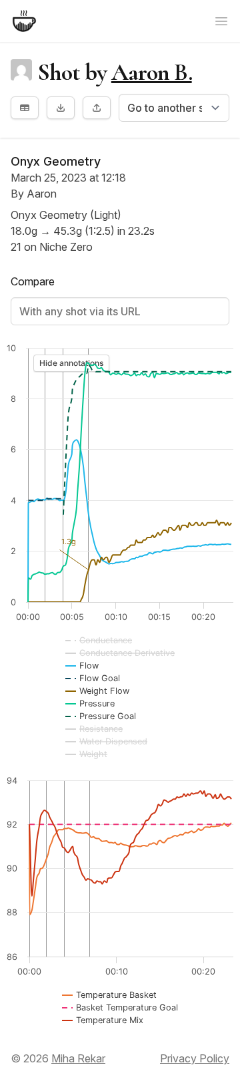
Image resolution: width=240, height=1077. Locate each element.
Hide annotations (71, 363)
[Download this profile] (61, 107)
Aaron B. (151, 72)
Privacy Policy (194, 1058)
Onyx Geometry (56, 161)
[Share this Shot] (97, 107)
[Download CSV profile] (25, 107)
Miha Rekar (78, 1058)
